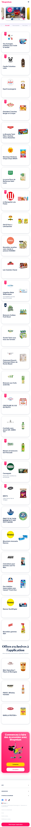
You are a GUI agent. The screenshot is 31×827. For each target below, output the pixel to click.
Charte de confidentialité (6, 809)
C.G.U (2, 813)
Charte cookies (4, 816)
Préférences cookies (6, 819)
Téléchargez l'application (15, 824)
